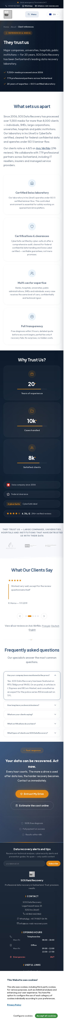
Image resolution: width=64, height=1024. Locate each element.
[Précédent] (19, 620)
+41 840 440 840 (13, 6)
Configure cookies (21, 1015)
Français (49, 630)
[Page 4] (34, 620)
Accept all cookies (44, 1015)
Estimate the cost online (32, 817)
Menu (32, 14)
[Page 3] (31, 620)
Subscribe (51, 876)
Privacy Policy (14, 1005)
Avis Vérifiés (43, 152)
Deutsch (27, 634)
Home (6, 27)
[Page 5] (37, 620)
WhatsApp (28, 6)
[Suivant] (43, 620)
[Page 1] (25, 620)
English (35, 634)
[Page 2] (27, 620)
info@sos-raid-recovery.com (47, 6)
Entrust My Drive (33, 806)
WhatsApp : (32, 931)
